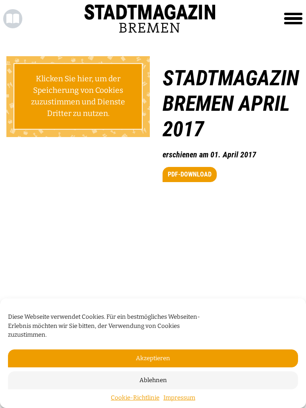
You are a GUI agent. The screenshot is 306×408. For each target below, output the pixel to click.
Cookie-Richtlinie (135, 397)
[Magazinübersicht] (12, 18)
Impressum (179, 397)
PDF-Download (190, 174)
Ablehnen (153, 380)
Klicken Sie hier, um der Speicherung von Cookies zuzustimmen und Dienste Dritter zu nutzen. (78, 96)
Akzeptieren (153, 358)
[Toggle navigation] (293, 18)
